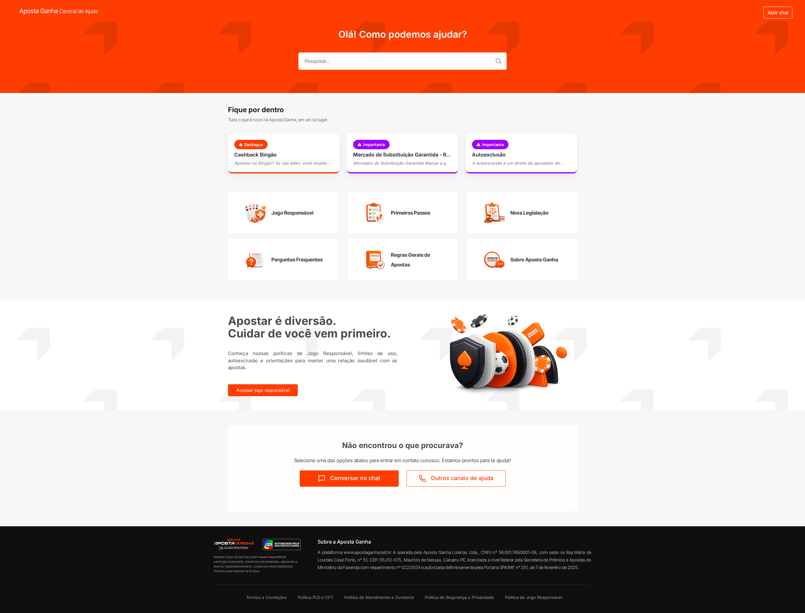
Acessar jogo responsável (262, 390)
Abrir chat (778, 12)
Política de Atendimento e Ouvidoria (379, 597)
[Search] (499, 61)
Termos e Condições (266, 597)
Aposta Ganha (58, 11)
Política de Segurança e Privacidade (459, 597)
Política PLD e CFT (315, 597)
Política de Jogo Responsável (533, 597)
